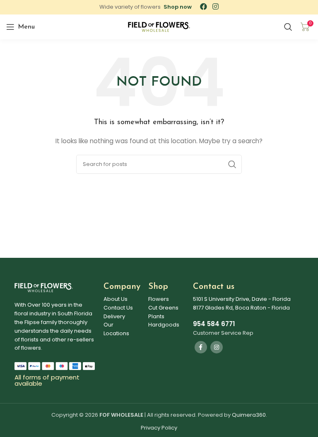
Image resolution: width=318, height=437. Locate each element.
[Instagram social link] (216, 347)
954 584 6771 (214, 323)
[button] (178, 7)
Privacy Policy (159, 428)
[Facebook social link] (201, 347)
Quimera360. (249, 415)
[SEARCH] (232, 164)
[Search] (288, 27)
